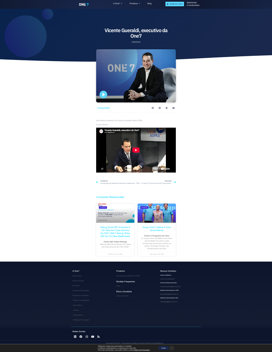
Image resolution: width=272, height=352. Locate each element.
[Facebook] (81, 336)
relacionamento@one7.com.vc (170, 286)
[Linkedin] (75, 336)
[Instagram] (86, 336)
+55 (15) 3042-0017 (167, 279)
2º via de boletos (193, 5)
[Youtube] (92, 336)
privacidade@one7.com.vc (169, 294)
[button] (152, 108)
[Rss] (98, 336)
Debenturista (192, 2)
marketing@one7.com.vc (168, 302)
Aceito (164, 348)
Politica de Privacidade (142, 350)
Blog (149, 3)
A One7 (116, 3)
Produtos (134, 3)
